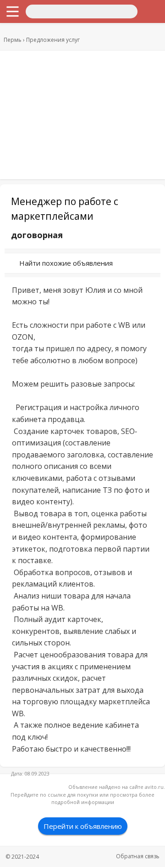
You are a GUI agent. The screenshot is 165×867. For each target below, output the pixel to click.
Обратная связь (138, 856)
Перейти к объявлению (83, 826)
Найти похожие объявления (66, 263)
